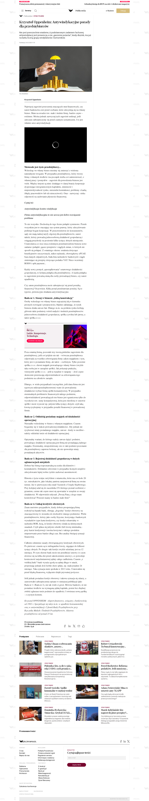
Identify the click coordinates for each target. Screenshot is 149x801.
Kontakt (22, 753)
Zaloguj (123, 11)
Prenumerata (24, 771)
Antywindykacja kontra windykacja (40, 208)
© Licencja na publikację (33, 622)
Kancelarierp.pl (43, 776)
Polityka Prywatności (45, 751)
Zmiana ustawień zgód (46, 753)
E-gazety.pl (42, 769)
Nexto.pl (41, 771)
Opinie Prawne (38, 16)
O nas (21, 751)
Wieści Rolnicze (44, 778)
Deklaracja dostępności (46, 760)
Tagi (70, 636)
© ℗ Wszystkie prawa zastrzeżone (37, 624)
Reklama (22, 766)
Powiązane (24, 636)
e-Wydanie (110, 11)
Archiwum (23, 773)
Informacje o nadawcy (46, 758)
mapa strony (23, 791)
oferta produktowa (26, 794)
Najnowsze (56, 636)
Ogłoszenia (23, 769)
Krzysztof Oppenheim (32, 100)
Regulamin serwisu (45, 755)
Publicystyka (81, 11)
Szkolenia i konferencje (27, 786)
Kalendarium (38, 791)
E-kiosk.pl (41, 766)
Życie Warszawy (44, 780)
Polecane (40, 636)
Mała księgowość (44, 773)
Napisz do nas (24, 755)
